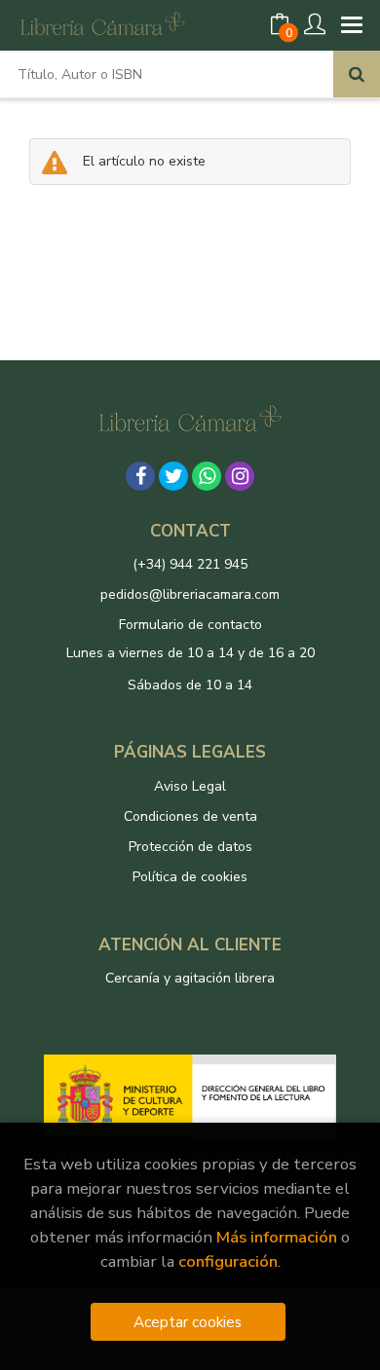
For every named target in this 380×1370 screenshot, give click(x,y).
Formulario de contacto (190, 624)
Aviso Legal (190, 786)
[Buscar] (356, 74)
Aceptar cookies (187, 1322)
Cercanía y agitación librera (190, 978)
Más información (276, 1237)
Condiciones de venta (190, 816)
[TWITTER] (173, 476)
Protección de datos (190, 846)
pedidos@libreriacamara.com (190, 594)
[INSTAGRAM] (239, 476)
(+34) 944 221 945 (190, 564)
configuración (228, 1261)
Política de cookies (190, 877)
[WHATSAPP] (206, 476)
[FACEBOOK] (140, 476)
